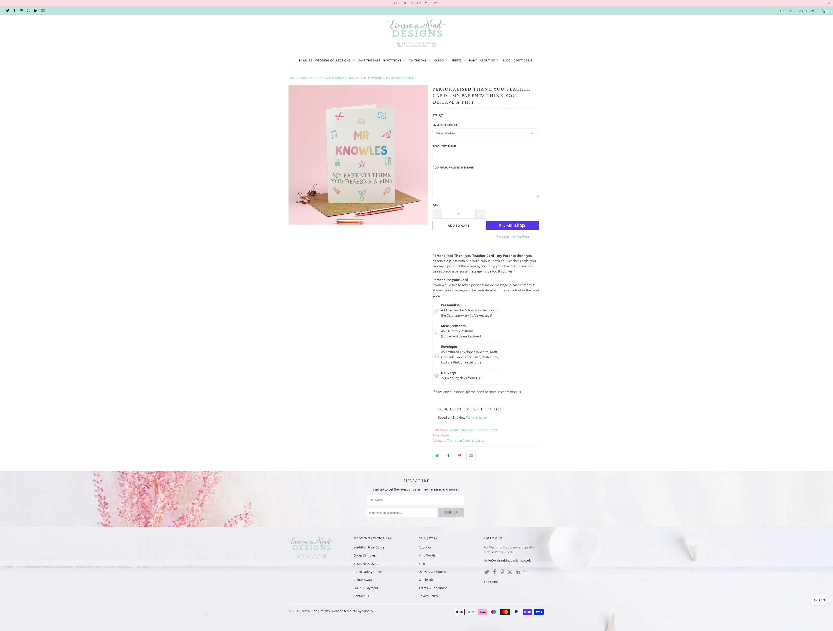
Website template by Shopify (352, 611)
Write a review (477, 417)
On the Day (418, 60)
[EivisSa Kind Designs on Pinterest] (21, 11)
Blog (506, 60)
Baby (473, 60)
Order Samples (365, 555)
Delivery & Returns (432, 572)
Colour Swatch (364, 580)
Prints (457, 60)
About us (488, 60)
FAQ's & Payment (366, 588)
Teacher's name (444, 146)
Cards (439, 60)
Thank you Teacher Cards (478, 430)
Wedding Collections (333, 60)
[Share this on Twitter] (437, 455)
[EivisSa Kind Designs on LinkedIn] (36, 11)
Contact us (523, 60)
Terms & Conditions (433, 588)
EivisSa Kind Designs (315, 611)
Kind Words (427, 555)
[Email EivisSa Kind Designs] (42, 11)
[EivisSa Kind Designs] (416, 33)
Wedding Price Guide (369, 547)
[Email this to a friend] (471, 455)
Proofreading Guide (368, 572)
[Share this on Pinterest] (459, 455)
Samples (305, 60)
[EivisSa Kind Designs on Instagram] (28, 11)
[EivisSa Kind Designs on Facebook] (14, 11)
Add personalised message (453, 167)
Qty (435, 205)
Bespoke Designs (366, 564)
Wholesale (426, 580)
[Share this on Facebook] (448, 455)
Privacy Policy (428, 596)
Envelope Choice (445, 125)
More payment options (512, 236)
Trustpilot (491, 582)
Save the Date (369, 60)
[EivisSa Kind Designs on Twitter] (7, 11)
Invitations (392, 60)
